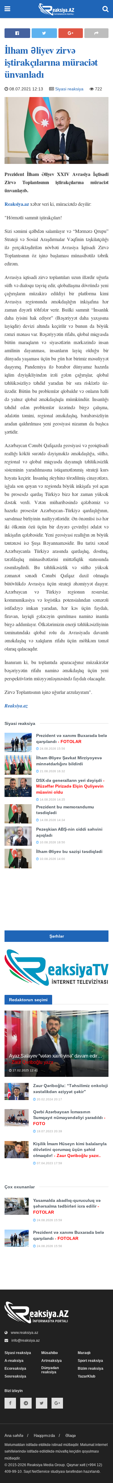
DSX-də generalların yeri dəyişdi (70, 786)
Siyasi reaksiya (69, 88)
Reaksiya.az (17, 203)
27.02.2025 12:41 (25, 1070)
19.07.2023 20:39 (49, 1131)
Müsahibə (49, 1353)
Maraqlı (84, 1353)
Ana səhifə (14, 1435)
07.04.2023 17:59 (49, 1163)
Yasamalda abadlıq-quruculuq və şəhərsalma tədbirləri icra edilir (67, 1206)
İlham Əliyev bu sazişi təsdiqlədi (69, 851)
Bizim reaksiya (90, 1368)
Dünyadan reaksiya (50, 1370)
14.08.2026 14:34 (52, 820)
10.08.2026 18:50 (52, 842)
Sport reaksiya (90, 1361)
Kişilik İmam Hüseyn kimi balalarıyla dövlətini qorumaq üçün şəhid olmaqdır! (70, 1149)
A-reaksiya (14, 1361)
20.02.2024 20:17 (49, 1099)
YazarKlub (86, 1376)
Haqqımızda (44, 1435)
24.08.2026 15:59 (49, 1220)
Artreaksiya (51, 1361)
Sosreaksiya (15, 1376)
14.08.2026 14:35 (52, 799)
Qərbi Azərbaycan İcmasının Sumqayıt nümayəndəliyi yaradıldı (69, 1117)
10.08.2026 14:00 (52, 859)
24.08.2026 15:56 (52, 748)
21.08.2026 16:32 (52, 771)
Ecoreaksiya (15, 1368)
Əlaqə (70, 1435)
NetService (41, 1471)
